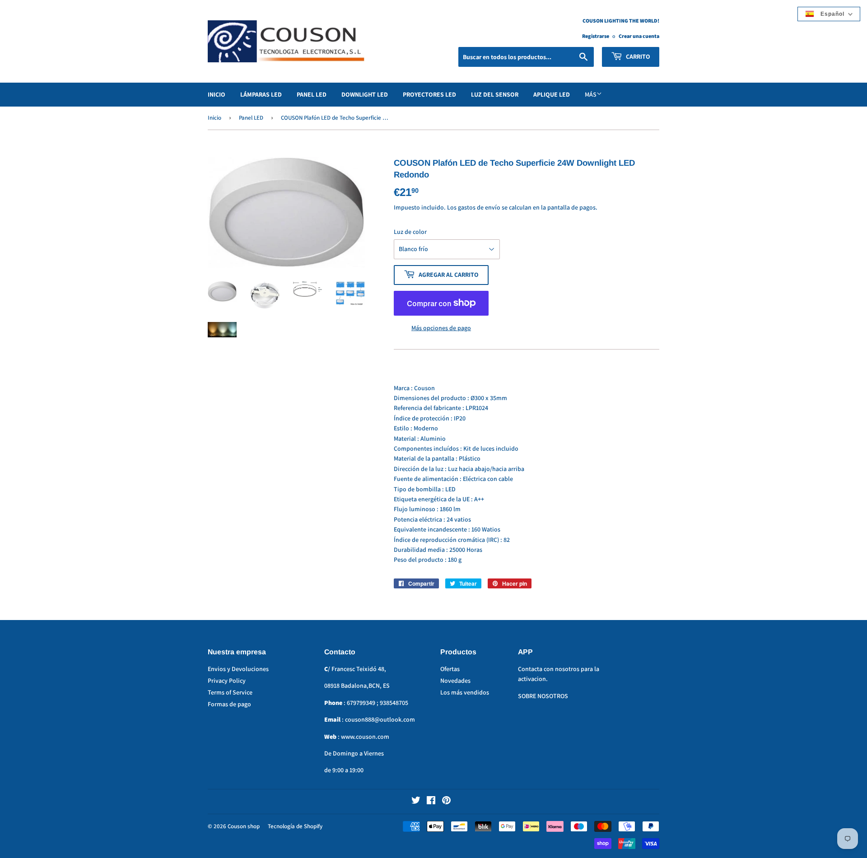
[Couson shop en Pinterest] (446, 801)
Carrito (637, 56)
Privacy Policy (227, 680)
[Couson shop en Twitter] (415, 801)
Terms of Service (230, 692)
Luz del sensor (494, 94)
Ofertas (450, 669)
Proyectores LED (429, 94)
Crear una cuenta (639, 36)
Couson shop (244, 826)
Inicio (216, 94)
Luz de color (410, 232)
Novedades (455, 680)
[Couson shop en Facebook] (431, 801)
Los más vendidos (464, 692)
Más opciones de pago (441, 328)
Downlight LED (364, 94)
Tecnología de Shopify (295, 826)
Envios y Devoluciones (238, 669)
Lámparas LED (261, 94)
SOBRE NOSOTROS (543, 696)
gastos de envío (479, 207)
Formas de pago (229, 704)
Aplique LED (551, 94)
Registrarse (595, 36)
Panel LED (311, 94)
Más (591, 94)
